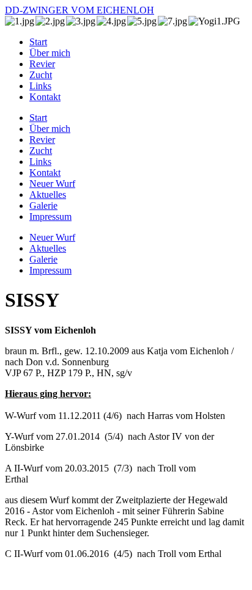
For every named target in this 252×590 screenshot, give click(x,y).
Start (38, 42)
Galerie (43, 205)
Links (40, 86)
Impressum (50, 216)
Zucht (40, 75)
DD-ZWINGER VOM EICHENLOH (79, 10)
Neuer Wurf (52, 183)
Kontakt (45, 97)
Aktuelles (47, 194)
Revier (42, 64)
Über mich (49, 53)
